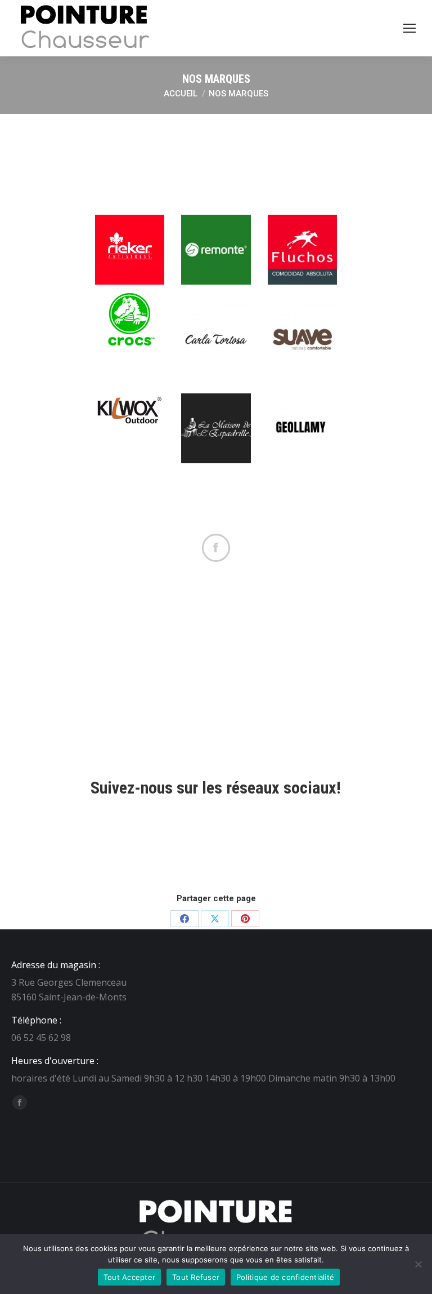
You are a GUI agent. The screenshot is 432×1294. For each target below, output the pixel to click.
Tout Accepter (129, 1277)
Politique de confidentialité (285, 1277)
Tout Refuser (195, 1277)
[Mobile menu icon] (409, 28)
